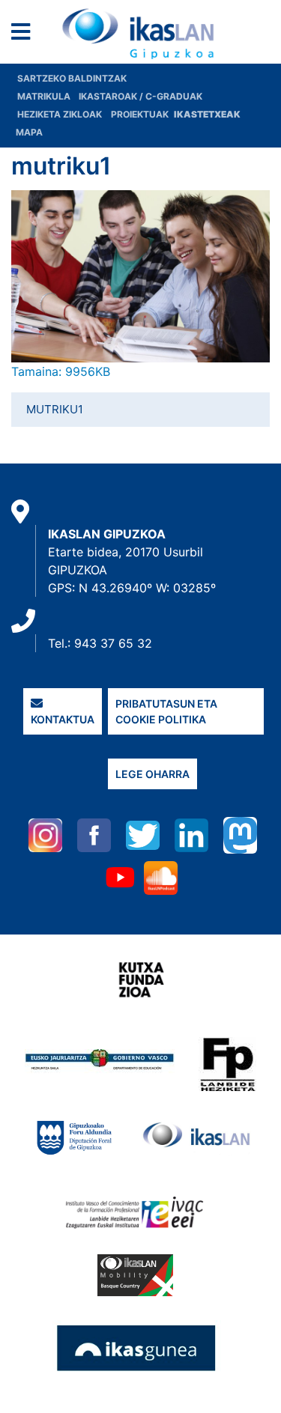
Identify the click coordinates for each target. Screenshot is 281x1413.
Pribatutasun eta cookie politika (166, 711)
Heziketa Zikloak (59, 114)
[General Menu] (25, 35)
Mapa (29, 132)
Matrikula (45, 96)
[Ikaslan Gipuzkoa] (140, 33)
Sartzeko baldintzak (72, 78)
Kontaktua (62, 719)
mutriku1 (54, 409)
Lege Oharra (152, 774)
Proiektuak (141, 114)
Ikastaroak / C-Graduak (140, 96)
